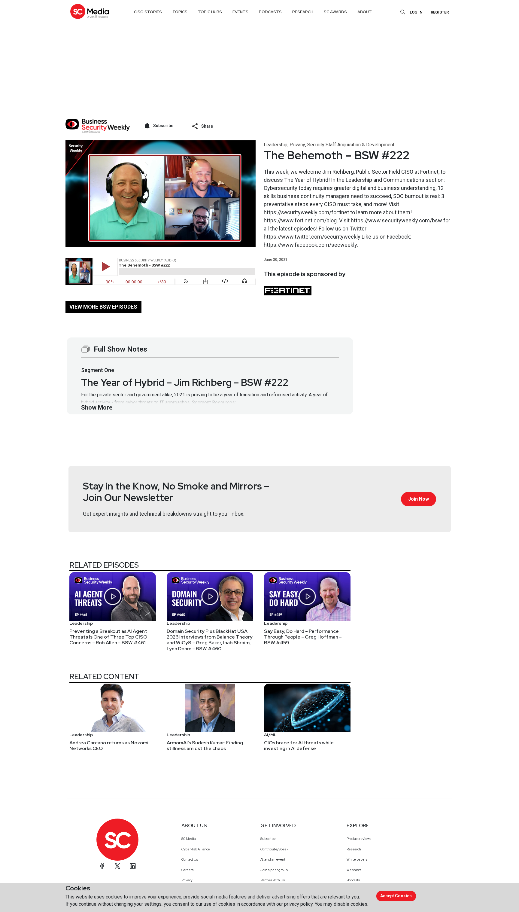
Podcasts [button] (270, 11)
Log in (416, 12)
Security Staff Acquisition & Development (350, 145)
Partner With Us (272, 880)
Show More (96, 407)
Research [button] (302, 11)
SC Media (188, 839)
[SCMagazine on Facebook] (102, 866)
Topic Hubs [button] (210, 11)
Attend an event (272, 859)
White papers (357, 859)
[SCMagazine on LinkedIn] (132, 866)
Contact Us (189, 859)
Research (354, 849)
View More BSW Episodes (103, 306)
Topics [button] (179, 11)
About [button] (364, 11)
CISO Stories (148, 11)
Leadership (275, 145)
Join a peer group (274, 870)
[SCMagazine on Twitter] (117, 866)
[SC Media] (89, 11)
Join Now (418, 499)
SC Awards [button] (335, 11)
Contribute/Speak (274, 849)
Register (440, 12)
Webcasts (354, 870)
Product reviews (359, 839)
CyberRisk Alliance (195, 849)
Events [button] (240, 11)
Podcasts (353, 880)
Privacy (297, 145)
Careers (187, 870)
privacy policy (298, 904)
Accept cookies (396, 895)
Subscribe (268, 839)
